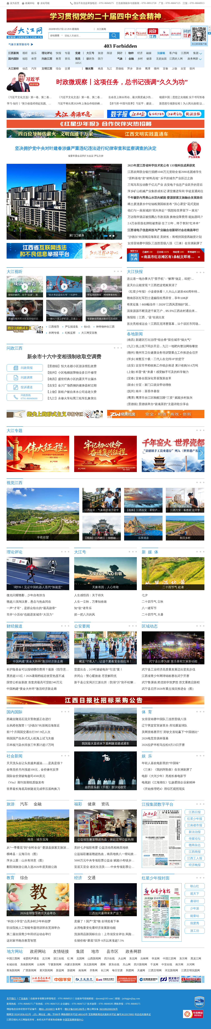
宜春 (165, 68)
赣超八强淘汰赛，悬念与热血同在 (29, 601)
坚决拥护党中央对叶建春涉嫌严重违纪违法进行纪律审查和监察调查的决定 (85, 148)
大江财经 (13, 68)
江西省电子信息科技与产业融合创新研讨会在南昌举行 (163, 230)
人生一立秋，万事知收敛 (90, 601)
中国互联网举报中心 (73, 1019)
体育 (34, 58)
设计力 (90, 58)
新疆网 (71, 970)
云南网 (41, 964)
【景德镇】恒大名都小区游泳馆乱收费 (71, 366)
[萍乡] (131, 359)
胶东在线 (114, 964)
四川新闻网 (140, 964)
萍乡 (130, 68)
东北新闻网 (90, 964)
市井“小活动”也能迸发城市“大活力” (30, 614)
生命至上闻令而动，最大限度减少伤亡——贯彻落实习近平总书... (146, 97)
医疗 (100, 58)
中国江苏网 (169, 958)
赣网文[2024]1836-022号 (19, 1014)
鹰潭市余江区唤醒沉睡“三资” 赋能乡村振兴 (164, 397)
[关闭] (209, 30)
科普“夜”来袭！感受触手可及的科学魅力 (162, 372)
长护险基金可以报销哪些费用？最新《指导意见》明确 (42, 669)
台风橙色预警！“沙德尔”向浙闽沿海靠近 (33, 725)
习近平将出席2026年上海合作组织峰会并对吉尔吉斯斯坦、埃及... (96, 103)
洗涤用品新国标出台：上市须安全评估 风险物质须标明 (110, 934)
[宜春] (131, 378)
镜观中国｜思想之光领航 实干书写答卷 (182, 97)
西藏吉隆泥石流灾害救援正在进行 (29, 719)
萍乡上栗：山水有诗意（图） (26, 860)
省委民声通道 (31, 958)
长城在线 (12, 964)
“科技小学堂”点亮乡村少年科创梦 (29, 921)
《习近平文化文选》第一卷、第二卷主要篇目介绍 (87, 97)
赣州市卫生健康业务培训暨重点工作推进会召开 (167, 352)
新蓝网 (60, 970)
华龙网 (156, 958)
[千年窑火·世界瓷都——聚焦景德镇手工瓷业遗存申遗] (173, 471)
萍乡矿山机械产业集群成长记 (147, 191)
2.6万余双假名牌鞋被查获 (144, 223)
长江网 (105, 970)
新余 (138, 68)
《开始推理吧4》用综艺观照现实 (163, 789)
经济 (140, 53)
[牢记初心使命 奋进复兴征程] (105, 471)
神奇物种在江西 (105, 326)
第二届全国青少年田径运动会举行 (29, 934)
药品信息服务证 (143, 1014)
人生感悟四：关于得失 (89, 595)
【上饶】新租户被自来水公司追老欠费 (71, 392)
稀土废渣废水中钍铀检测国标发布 (150, 204)
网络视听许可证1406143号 (74, 1014)
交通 (67, 68)
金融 (131, 58)
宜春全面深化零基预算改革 (153, 378)
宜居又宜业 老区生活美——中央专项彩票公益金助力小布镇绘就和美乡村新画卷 (126, 867)
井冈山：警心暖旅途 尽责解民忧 (95, 676)
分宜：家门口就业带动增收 (153, 384)
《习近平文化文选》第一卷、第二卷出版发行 (33, 97)
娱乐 (34, 53)
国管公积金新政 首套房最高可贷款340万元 (34, 682)
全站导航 (45, 3)
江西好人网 (176, 58)
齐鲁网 (94, 970)
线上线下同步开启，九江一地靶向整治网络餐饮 (167, 346)
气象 (120, 58)
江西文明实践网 (190, 970)
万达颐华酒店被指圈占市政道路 (148, 217)
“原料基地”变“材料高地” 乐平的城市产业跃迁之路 (160, 178)
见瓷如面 (161, 58)
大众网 (122, 958)
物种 (131, 53)
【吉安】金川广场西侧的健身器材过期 (71, 385)
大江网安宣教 (89, 332)
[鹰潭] (131, 397)
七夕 (145, 595)
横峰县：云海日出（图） (23, 854)
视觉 (77, 58)
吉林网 (144, 958)
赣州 (156, 68)
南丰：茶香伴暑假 (147, 391)
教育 (58, 58)
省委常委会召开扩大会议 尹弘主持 (85, 156)
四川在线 (109, 958)
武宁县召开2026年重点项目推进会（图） (168, 688)
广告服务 (23, 998)
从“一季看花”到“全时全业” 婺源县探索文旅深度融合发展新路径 (48, 847)
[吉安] (131, 365)
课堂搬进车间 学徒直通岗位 (185, 191)
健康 (149, 58)
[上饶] (131, 372)
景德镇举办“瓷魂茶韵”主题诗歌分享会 (164, 404)
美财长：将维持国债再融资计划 (181, 236)
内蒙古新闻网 (72, 964)
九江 (109, 68)
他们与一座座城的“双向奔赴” (147, 210)
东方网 (183, 958)
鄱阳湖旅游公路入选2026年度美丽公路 (32, 867)
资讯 (67, 58)
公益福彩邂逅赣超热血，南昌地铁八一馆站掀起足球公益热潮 (114, 854)
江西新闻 (13, 53)
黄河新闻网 (46, 970)
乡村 (140, 58)
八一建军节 (149, 608)
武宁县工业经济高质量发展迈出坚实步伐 (168, 669)
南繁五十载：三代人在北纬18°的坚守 (160, 359)
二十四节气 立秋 (152, 601)
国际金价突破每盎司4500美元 (26, 776)
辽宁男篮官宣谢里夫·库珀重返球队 (164, 725)
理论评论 (47, 53)
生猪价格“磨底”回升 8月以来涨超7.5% (99, 940)
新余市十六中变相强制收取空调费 (64, 356)
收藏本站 (29, 3)
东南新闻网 (27, 964)
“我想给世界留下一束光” (182, 210)
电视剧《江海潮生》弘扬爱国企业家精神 (168, 782)
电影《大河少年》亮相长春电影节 (164, 776)
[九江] (131, 346)
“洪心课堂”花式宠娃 (186, 204)
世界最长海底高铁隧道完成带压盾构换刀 (33, 789)
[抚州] (131, 391)
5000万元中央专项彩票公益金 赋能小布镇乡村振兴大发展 (111, 860)
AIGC (78, 63)
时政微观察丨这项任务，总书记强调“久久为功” (122, 82)
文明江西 (47, 68)
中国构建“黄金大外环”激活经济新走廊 (32, 688)
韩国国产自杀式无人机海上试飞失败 (30, 738)
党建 (77, 53)
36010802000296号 (108, 1009)
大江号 (90, 53)
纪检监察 (70, 332)
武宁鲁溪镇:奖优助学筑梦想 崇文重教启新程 (171, 682)
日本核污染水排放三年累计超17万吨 (30, 744)
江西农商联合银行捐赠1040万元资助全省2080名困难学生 (165, 172)
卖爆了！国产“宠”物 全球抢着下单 (96, 921)
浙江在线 (58, 958)
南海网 (82, 970)
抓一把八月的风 (84, 614)
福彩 (25, 58)
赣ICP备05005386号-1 (75, 1009)
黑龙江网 (196, 958)
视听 (25, 53)
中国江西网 (13, 958)
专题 (67, 53)
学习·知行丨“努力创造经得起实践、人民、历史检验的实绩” (41, 103)
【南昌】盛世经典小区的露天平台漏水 (71, 379)
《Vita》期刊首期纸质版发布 (25, 782)
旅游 (100, 53)
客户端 (173, 53)
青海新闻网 (13, 970)
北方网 (46, 958)
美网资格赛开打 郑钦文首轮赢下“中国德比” (170, 732)
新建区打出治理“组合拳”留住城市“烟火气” (163, 339)
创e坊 (87, 326)
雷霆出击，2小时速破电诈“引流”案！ (98, 669)
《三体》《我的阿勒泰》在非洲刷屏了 (167, 769)
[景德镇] (132, 404)
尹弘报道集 (194, 157)
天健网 (141, 970)
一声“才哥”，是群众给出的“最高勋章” (31, 608)
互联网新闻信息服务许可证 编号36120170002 (111, 1014)
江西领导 (54, 326)
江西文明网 (155, 970)
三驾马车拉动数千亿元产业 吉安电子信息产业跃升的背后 (165, 184)
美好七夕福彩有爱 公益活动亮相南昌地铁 (101, 847)
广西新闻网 (29, 970)
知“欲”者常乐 (83, 608)
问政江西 (47, 58)
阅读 (109, 53)
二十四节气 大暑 (152, 614)
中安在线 (167, 964)
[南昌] (131, 339)
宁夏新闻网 (54, 964)
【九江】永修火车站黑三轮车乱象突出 (71, 398)
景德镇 (120, 68)
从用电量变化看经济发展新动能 (95, 927)
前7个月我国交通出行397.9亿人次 (28, 732)
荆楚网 (130, 970)
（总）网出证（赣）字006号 (46, 1014)
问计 (119, 53)
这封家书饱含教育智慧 (21, 940)
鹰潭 (147, 68)
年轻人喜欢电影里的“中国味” (161, 763)
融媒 (148, 53)
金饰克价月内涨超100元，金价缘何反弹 (33, 769)
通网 (103, 964)
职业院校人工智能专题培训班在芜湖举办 (33, 927)
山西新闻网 (94, 958)
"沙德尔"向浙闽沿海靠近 (144, 236)
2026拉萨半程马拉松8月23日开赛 (163, 744)
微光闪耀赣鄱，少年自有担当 (26, 595)
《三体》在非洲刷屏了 (187, 243)
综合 (58, 68)
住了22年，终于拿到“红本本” (181, 223)
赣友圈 (89, 68)
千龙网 (154, 964)
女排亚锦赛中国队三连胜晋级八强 (150, 243)
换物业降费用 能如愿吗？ (186, 217)
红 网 (70, 958)
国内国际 (13, 58)
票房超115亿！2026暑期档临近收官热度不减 (35, 676)
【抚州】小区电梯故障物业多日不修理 (71, 372)
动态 (25, 68)
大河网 (191, 964)
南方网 (179, 964)
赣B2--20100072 (47, 1009)
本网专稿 (54, 332)
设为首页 (14, 3)
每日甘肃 (117, 970)
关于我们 (11, 998)
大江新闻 (102, 29)
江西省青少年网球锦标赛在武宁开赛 (165, 676)
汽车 (34, 68)
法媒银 (161, 53)
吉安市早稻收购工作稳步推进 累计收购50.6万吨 (167, 365)
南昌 (100, 68)
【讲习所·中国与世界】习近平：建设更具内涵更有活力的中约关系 (147, 103)
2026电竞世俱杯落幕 (155, 738)
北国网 (80, 958)
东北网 (133, 958)
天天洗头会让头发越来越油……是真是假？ (35, 763)
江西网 (185, 53)
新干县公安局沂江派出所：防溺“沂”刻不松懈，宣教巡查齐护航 (115, 682)
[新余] (131, 384)
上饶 (174, 68)
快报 (58, 53)
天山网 (127, 964)
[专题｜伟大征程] (38, 471)
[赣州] (131, 352)
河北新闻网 (171, 970)
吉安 (183, 68)
